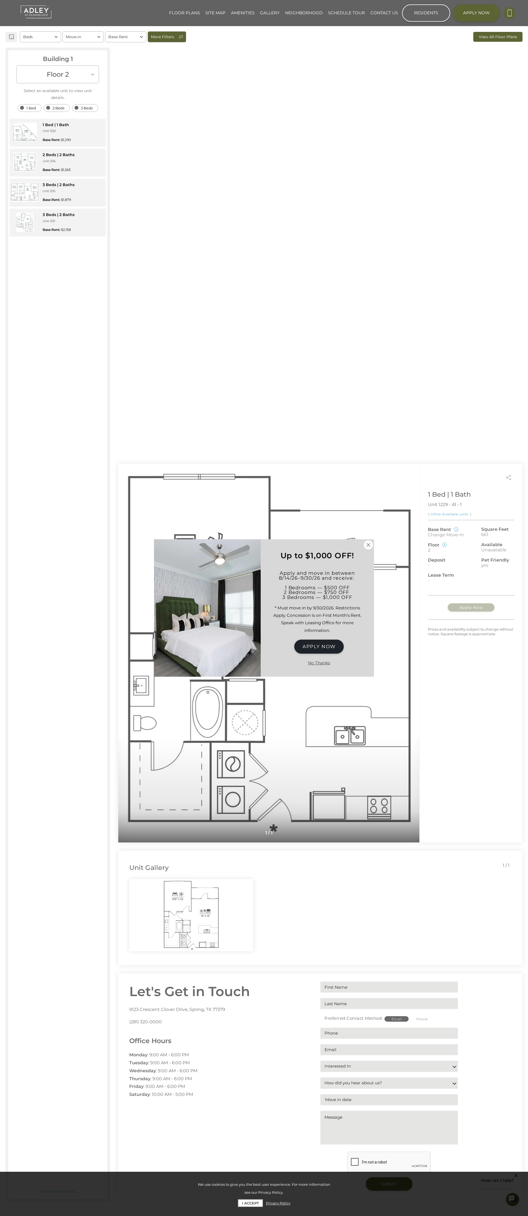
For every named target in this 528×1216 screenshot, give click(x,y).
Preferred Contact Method (353, 1018)
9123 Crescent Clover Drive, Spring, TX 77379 (177, 1009)
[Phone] (509, 13)
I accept (250, 1203)
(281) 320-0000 (145, 1021)
